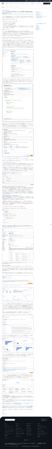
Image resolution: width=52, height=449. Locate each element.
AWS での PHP (29, 433)
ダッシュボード (21, 405)
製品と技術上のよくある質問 (20, 433)
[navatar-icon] (49, 1)
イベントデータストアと (15, 405)
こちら (5, 413)
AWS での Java (29, 431)
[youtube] (44, 443)
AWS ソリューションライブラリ (20, 430)
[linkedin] (40, 443)
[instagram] (41, 443)
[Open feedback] (51, 224)
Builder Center (29, 425)
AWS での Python (29, 430)
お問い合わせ (39, 425)
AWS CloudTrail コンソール (5, 272)
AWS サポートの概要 (41, 431)
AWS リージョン (19, 400)
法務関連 (39, 436)
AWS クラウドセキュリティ (9, 433)
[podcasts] (45, 443)
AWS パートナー (18, 436)
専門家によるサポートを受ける (42, 433)
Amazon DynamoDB (10, 308)
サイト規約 (11, 446)
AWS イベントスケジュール (39, 15)
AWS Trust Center (18, 428)
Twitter (38, 25)
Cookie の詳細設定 (16, 446)
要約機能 (16, 403)
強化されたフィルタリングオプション (7, 405)
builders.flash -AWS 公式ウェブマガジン (41, 16)
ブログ (6, 436)
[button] (50, 1)
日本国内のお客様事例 (39, 17)
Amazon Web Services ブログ (6, 10)
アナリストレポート (19, 434)
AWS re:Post (39, 428)
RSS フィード (38, 29)
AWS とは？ (6, 425)
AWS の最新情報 (38, 14)
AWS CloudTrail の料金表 (29, 409)
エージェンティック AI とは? (9, 429)
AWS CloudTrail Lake (8, 16)
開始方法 (17, 425)
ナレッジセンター (40, 430)
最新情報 (6, 435)
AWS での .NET (29, 428)
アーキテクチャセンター (19, 431)
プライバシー (6, 446)
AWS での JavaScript (30, 434)
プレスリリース (7, 438)
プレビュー (14, 187)
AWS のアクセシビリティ (41, 434)
